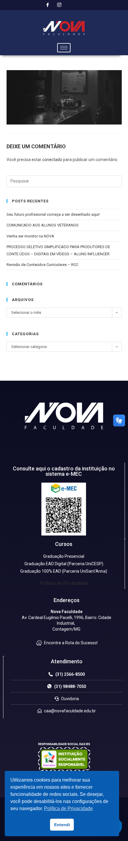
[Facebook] (47, 5)
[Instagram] (59, 5)
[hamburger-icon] (64, 47)
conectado (52, 159)
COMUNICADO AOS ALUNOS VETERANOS (43, 225)
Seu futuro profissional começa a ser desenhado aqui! (54, 214)
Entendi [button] (62, 824)
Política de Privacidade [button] (68, 808)
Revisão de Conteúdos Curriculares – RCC (42, 264)
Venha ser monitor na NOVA (30, 236)
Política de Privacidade (64, 583)
